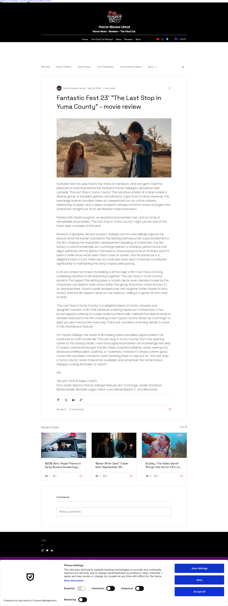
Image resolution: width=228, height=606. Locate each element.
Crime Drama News (131, 66)
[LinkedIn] (52, 550)
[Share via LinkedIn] (73, 399)
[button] (182, 67)
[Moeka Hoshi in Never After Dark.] (114, 445)
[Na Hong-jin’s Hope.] (63, 445)
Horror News (84, 66)
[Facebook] (167, 39)
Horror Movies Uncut (114, 27)
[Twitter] (47, 550)
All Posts (45, 66)
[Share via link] (80, 399)
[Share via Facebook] (58, 399)
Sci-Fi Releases (105, 66)
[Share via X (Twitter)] (65, 399)
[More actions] (169, 88)
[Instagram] (162, 39)
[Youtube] (157, 39)
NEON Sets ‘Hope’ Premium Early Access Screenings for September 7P (63, 465)
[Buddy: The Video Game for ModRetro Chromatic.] (164, 445)
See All (183, 426)
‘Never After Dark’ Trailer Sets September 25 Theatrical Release (111, 465)
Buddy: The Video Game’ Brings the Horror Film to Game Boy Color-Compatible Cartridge (163, 465)
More (151, 66)
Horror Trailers (64, 66)
